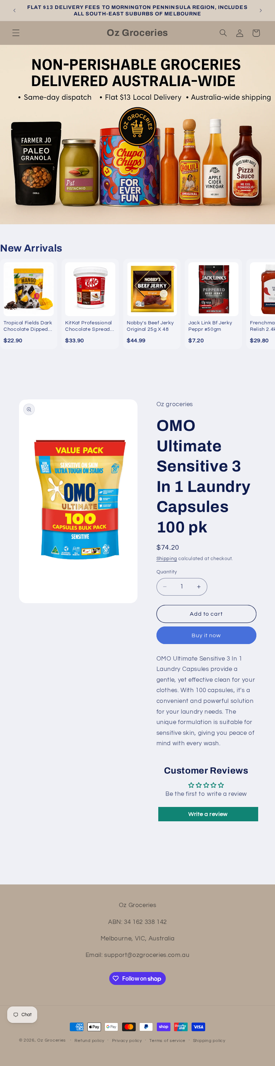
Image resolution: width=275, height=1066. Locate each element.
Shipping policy (209, 1041)
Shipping (166, 559)
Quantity (166, 571)
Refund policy (89, 1041)
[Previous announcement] (14, 10)
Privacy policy (127, 1041)
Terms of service (167, 1041)
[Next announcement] (261, 10)
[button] (16, 33)
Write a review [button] (208, 814)
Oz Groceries (52, 1040)
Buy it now (206, 635)
